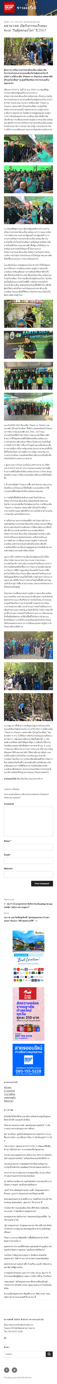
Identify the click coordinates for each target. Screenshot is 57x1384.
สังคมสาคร (8, 1101)
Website (8, 868)
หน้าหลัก (7, 1087)
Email (7, 855)
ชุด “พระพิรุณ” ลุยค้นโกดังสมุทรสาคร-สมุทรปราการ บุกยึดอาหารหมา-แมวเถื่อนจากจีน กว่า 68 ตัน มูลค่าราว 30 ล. (28, 1137)
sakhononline (32, 22)
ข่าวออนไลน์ (26, 8)
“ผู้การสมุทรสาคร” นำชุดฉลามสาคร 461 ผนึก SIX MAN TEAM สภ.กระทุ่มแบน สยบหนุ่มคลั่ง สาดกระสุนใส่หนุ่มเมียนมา (28, 1228)
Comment (9, 804)
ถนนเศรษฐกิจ (10, 1097)
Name (7, 841)
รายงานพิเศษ (9, 1094)
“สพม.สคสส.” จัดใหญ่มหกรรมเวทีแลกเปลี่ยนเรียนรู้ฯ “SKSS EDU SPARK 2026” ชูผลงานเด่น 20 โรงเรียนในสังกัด (28, 1285)
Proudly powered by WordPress (18, 1377)
